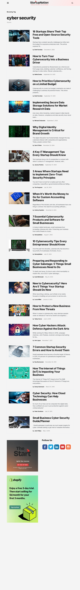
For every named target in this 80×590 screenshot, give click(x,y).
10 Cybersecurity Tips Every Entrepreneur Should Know (50, 243)
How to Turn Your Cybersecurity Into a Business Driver (51, 59)
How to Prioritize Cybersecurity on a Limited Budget (52, 82)
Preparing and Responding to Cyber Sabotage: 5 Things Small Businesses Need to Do (52, 264)
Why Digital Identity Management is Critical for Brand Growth (48, 130)
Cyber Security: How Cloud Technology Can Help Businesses (49, 396)
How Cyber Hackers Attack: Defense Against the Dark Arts (51, 327)
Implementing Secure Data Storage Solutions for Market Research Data (50, 105)
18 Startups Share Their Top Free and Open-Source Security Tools (52, 34)
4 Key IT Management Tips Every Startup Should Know (49, 153)
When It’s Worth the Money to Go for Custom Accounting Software (51, 197)
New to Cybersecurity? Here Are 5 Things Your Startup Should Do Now (50, 286)
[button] (8, 3)
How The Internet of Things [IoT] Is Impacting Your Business (49, 371)
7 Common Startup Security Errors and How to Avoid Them (51, 348)
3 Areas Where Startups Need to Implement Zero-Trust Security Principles (50, 174)
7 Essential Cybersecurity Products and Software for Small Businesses (48, 219)
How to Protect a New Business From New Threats (51, 307)
